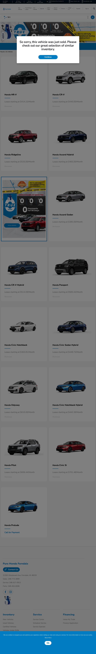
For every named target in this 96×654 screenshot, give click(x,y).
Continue (48, 57)
